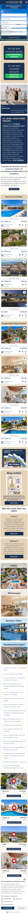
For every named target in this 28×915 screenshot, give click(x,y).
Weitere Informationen (18, 893)
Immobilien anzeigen (14, 37)
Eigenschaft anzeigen (14, 796)
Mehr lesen (14, 503)
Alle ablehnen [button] (21, 908)
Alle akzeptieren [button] (7, 908)
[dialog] (14, 896)
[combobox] (24, 879)
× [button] (26, 879)
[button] (14, 912)
